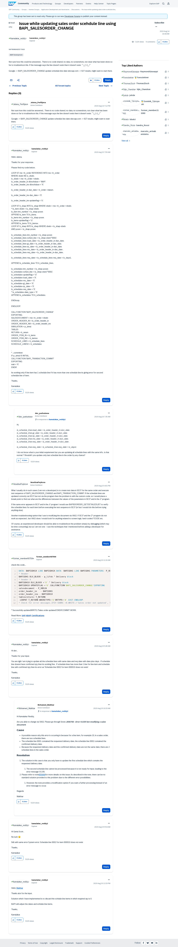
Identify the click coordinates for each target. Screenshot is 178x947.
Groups (58, 4)
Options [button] (156, 26)
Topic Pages (111, 4)
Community (23, 3)
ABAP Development (16, 55)
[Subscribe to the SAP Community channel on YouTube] (152, 943)
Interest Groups (34, 9)
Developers (68, 4)
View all (125, 141)
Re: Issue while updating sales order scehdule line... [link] (99, 9)
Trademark (69, 943)
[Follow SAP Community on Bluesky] (148, 943)
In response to (51, 419)
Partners (79, 4)
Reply (106, 136)
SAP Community (14, 9)
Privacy (23, 943)
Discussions (75, 9)
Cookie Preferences (92, 943)
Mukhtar (19, 888)
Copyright (44, 943)
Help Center (99, 4)
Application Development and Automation (55, 9)
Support (79, 943)
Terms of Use (33, 943)
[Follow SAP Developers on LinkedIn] (156, 943)
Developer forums (72, 16)
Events (88, 4)
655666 (42, 775)
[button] (159, 42)
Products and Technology (42, 4)
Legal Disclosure (56, 943)
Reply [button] (108, 80)
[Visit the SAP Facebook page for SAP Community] (143, 943)
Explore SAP (154, 4)
